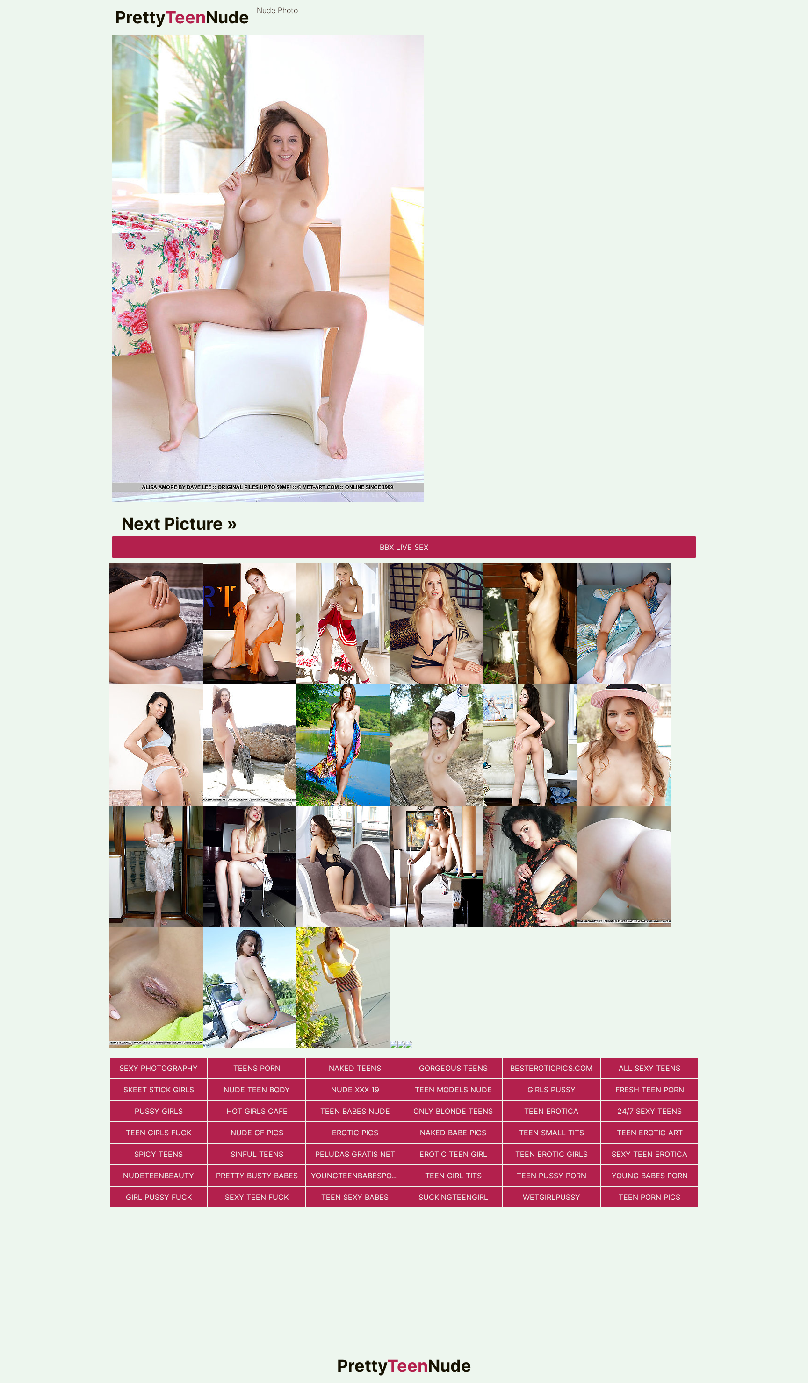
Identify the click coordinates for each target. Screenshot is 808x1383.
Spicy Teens (158, 1154)
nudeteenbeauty (158, 1175)
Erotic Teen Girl (453, 1154)
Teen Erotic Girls (551, 1154)
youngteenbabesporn (356, 1175)
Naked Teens (355, 1068)
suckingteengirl (453, 1197)
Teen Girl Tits (453, 1175)
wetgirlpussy (551, 1197)
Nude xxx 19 (355, 1089)
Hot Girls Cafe (257, 1111)
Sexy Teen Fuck (257, 1197)
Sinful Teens (257, 1154)
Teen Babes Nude (355, 1111)
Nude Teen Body (257, 1089)
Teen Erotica (551, 1111)
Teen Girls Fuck (158, 1132)
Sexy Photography (158, 1068)
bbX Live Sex (404, 547)
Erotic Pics (355, 1132)
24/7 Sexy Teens (649, 1111)
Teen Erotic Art (650, 1132)
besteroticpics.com (551, 1068)
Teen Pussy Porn (551, 1175)
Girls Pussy (551, 1089)
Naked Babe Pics (453, 1132)
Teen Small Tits (551, 1132)
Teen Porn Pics (649, 1197)
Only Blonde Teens (453, 1111)
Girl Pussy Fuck (159, 1197)
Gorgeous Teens (453, 1068)
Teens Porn (257, 1068)
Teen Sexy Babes (355, 1197)
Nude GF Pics (257, 1132)
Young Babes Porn (650, 1175)
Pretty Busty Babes (257, 1175)
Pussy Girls (159, 1111)
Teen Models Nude (453, 1089)
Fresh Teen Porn (649, 1089)
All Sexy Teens (649, 1068)
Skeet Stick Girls (158, 1089)
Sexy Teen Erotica (649, 1154)
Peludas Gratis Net (355, 1154)
